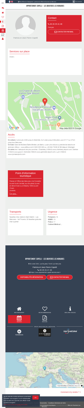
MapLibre (77, 386)
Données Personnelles (40, 403)
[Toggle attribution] (82, 385)
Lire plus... (13, 194)
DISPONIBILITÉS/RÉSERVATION (31, 277)
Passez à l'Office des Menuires (20, 181)
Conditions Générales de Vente (57, 403)
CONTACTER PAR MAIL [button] (65, 32)
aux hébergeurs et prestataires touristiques (44, 405)
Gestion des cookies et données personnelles (15, 404)
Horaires (12, 190)
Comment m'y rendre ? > (71, 392)
